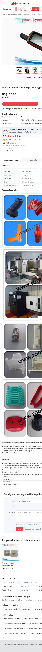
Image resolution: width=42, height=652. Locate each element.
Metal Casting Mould (10, 609)
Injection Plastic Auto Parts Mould (14, 628)
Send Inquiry (20, 104)
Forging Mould (25, 609)
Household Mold (7, 586)
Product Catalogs (30, 582)
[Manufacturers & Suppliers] (21, 3)
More (4, 637)
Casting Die (24, 590)
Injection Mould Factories (12, 619)
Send (19, 529)
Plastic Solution (7, 590)
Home (3, 14)
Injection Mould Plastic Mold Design (15, 623)
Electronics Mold (26, 586)
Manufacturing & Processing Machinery (18, 14)
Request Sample (36, 108)
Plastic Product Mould (31, 619)
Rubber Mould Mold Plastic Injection (15, 633)
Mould (33, 14)
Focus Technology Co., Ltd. (25, 644)
